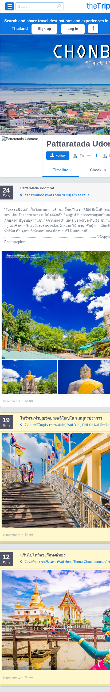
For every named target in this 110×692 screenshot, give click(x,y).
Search (58, 6)
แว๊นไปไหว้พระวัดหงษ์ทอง (42, 555)
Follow (60, 155)
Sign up (44, 29)
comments (11, 401)
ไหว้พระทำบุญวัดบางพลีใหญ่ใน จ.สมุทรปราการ (61, 418)
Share (29, 400)
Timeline (60, 170)
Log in (73, 29)
